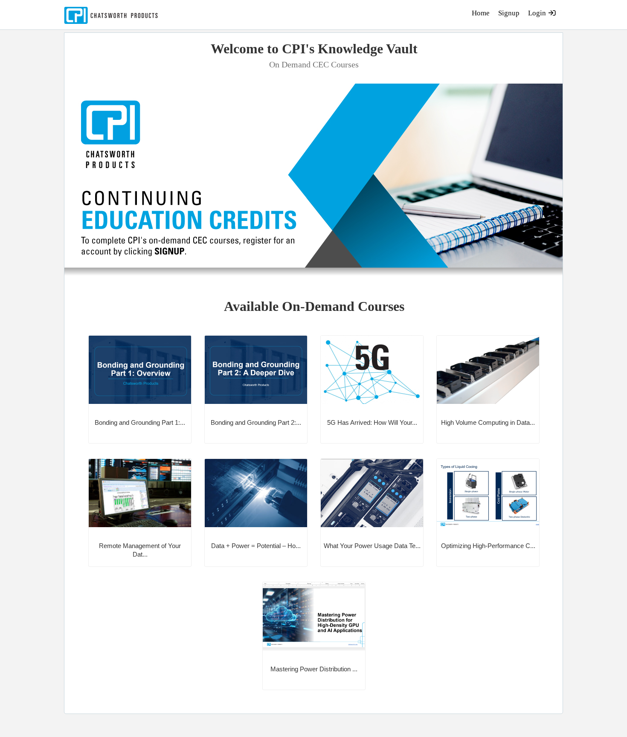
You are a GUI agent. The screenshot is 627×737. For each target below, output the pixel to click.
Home (481, 13)
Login (538, 13)
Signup (509, 13)
